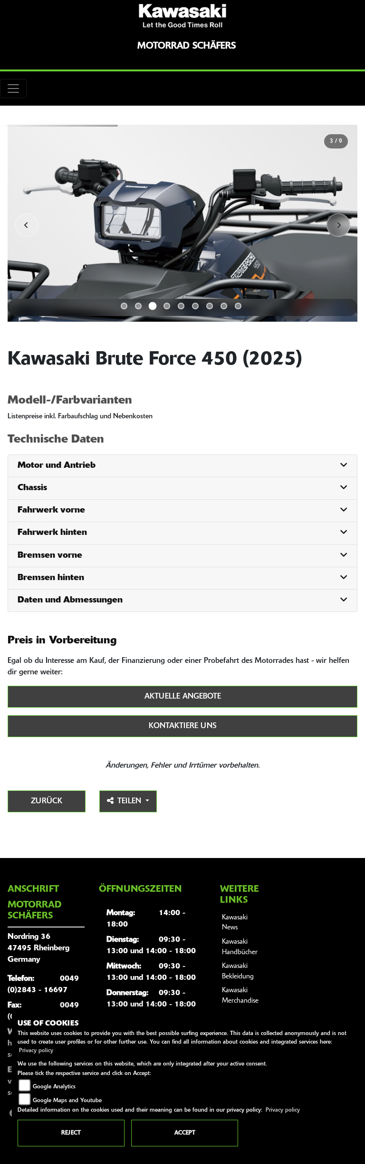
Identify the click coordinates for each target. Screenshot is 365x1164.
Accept (184, 1133)
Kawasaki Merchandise (240, 996)
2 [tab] (138, 306)
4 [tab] (166, 306)
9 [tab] (238, 306)
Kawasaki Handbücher (240, 947)
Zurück (46, 801)
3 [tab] (153, 306)
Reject (71, 1133)
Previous (26, 225)
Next (338, 225)
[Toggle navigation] (13, 88)
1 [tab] (124, 306)
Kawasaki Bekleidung (238, 971)
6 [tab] (195, 306)
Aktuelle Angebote (182, 696)
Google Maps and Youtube (67, 1101)
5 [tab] (181, 306)
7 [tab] (209, 306)
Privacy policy (36, 1051)
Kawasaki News (235, 923)
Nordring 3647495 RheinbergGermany (38, 948)
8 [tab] (224, 306)
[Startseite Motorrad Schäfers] (182, 16)
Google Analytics (54, 1087)
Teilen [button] (130, 801)
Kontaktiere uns (183, 726)
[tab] (182, 466)
